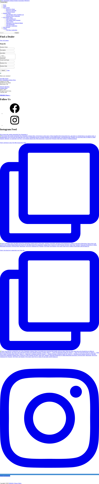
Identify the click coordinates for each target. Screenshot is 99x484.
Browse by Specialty (11, 10)
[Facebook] (14, 113)
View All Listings (4, 40)
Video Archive (9, 21)
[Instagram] (14, 125)
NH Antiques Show (8, 17)
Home (4, 5)
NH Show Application (11, 25)
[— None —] (7, 56)
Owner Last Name (4, 60)
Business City (3, 63)
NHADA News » (5, 95)
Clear (8, 70)
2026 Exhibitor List (11, 19)
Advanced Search (10, 12)
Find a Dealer (6, 7)
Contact (5, 28)
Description (3, 50)
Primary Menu (4, 2)
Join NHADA (6, 27)
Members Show (7, 13)
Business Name (4, 47)
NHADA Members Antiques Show (4, 87)
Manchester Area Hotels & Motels (14, 23)
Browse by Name (10, 9)
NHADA (11, 483)
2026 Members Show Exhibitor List (15, 14)
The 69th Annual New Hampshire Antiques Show (8, 79)
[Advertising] (7, 58)
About (4, 6)
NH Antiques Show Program (13, 20)
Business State (3, 66)
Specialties (2, 53)
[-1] (7, 54)
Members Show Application (13, 16)
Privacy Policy (18, 483)
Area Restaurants (10, 24)
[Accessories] (7, 57)
